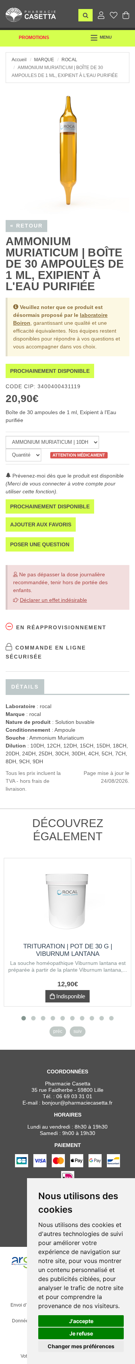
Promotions (34, 37)
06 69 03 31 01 (74, 1096)
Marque (44, 59)
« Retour (26, 226)
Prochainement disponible (50, 371)
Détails (25, 687)
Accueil (19, 59)
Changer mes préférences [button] (81, 1346)
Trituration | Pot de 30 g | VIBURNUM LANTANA (67, 950)
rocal (69, 59)
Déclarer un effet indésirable (53, 600)
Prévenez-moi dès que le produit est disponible (67, 476)
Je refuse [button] (81, 1333)
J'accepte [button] (81, 1321)
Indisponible (70, 996)
